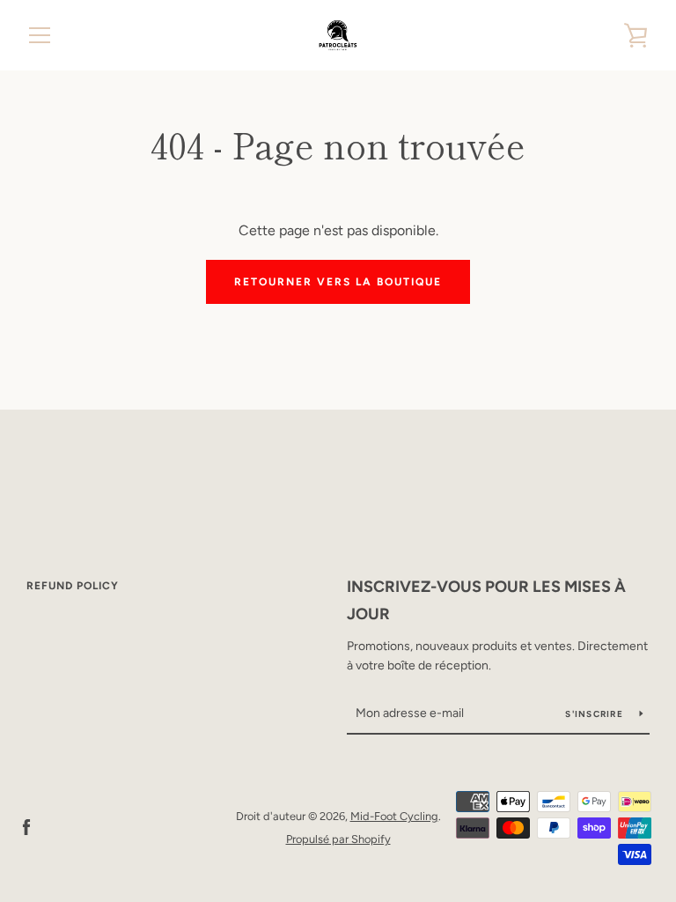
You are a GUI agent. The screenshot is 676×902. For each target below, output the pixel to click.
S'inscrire (595, 714)
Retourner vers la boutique (338, 282)
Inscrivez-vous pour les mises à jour (486, 600)
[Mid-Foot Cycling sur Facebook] (26, 826)
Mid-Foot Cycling (394, 816)
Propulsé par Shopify (338, 839)
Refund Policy (72, 586)
